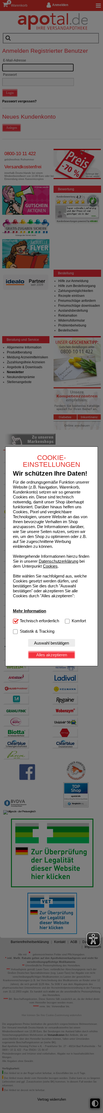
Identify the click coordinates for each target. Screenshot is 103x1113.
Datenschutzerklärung (58, 561)
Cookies (50, 566)
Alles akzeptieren (51, 654)
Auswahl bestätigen (51, 643)
